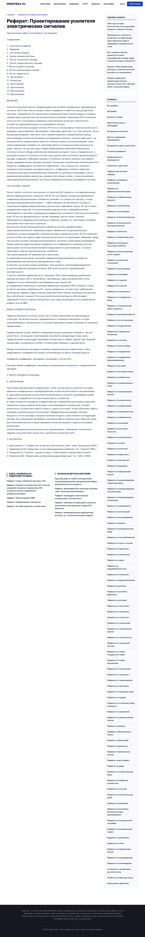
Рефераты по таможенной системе (118, 644)
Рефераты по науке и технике (120, 543)
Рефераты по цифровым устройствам (117, 781)
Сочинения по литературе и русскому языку (119, 870)
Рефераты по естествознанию (120, 320)
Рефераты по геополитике (118, 291)
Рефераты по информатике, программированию (119, 358)
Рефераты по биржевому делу (120, 237)
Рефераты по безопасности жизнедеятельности (119, 224)
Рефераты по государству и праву (119, 298)
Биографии (45, 4)
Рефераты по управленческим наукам (120, 718)
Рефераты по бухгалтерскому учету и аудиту (120, 253)
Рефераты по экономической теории (119, 830)
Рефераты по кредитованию (119, 406)
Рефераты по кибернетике (118, 377)
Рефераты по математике (118, 460)
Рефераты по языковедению (119, 863)
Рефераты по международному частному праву (120, 490)
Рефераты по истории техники (120, 372)
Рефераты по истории (116, 366)
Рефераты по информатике (118, 352)
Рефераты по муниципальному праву (120, 530)
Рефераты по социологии (118, 612)
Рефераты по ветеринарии (118, 269)
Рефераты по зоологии (117, 340)
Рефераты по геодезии (117, 280)
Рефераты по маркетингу (118, 454)
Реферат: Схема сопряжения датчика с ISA (26, 481)
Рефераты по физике (116, 726)
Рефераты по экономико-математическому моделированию (118, 812)
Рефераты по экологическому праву (120, 796)
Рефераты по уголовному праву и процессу (121, 704)
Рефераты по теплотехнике (119, 669)
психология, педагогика (117, 166)
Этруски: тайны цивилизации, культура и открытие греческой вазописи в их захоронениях (121, 69)
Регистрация (134, 4)
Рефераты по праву (115, 560)
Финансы (95, 4)
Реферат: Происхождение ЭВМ (21, 498)
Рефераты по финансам (117, 746)
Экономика (108, 4)
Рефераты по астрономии (118, 211)
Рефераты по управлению (118, 712)
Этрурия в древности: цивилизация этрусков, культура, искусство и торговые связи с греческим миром (121, 82)
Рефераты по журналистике (119, 326)
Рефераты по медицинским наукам (119, 473)
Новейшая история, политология (121, 146)
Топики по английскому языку (120, 878)
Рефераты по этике (115, 843)
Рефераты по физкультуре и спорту (119, 733)
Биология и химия (114, 117)
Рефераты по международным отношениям (120, 498)
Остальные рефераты (116, 151)
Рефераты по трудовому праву (120, 692)
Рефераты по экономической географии (119, 821)
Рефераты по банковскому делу (121, 217)
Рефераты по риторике (117, 600)
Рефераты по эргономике (118, 838)
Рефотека (16, 3)
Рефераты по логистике (117, 449)
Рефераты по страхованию (118, 623)
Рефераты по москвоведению (120, 517)
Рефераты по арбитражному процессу (119, 198)
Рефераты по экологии (117, 789)
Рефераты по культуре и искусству (117, 430)
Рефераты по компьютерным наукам (119, 393)
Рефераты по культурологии (119, 437)
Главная (11, 15)
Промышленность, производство (115, 158)
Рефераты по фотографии (118, 760)
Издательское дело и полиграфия (116, 124)
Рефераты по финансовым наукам (118, 753)
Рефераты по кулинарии (117, 423)
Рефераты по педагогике (118, 549)
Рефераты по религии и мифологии (117, 593)
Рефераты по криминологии (119, 417)
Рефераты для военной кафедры (117, 172)
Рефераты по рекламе (116, 586)
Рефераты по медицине (117, 466)
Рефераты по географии (117, 274)
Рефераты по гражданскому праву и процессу (119, 307)
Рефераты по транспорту (118, 686)
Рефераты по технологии (118, 675)
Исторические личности (117, 131)
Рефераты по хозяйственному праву (120, 773)
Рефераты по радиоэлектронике (33, 15)
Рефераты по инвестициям (118, 346)
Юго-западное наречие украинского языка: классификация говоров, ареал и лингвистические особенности (121, 56)
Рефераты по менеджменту (119, 506)
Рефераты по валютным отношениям (117, 261)
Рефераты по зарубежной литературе (118, 333)
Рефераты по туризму (116, 697)
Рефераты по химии (115, 766)
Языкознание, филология (118, 883)
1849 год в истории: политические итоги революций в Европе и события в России (121, 26)
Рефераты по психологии (118, 574)
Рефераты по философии (117, 740)
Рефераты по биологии (117, 231)
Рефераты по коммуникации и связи (120, 384)
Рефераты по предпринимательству (117, 567)
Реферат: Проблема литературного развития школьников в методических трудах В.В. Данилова (75, 505)
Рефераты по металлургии (118, 512)
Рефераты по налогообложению (121, 537)
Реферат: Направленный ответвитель (24, 502)
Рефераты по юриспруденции (120, 858)
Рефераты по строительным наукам (119, 630)
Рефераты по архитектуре (118, 206)
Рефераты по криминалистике (120, 412)
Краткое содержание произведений (116, 138)
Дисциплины (60, 4)
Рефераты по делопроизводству (121, 314)
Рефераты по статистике (118, 617)
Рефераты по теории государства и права (116, 653)
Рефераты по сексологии (118, 606)
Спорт (85, 4)
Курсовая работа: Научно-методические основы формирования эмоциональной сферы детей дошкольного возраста (76, 481)
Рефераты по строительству (119, 637)
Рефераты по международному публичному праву (120, 481)
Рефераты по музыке (116, 523)
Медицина (74, 4)
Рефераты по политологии (118, 554)
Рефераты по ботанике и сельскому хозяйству (117, 244)
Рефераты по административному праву (118, 190)
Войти (122, 4)
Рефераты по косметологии (119, 400)
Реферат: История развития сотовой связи (26, 506)
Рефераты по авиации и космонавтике (117, 181)
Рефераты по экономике (117, 803)
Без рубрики (112, 106)
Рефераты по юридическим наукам (119, 850)
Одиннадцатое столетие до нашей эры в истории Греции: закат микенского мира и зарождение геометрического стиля (120, 41)
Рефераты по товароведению (119, 680)
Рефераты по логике (116, 443)
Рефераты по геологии (117, 286)
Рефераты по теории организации (116, 661)
